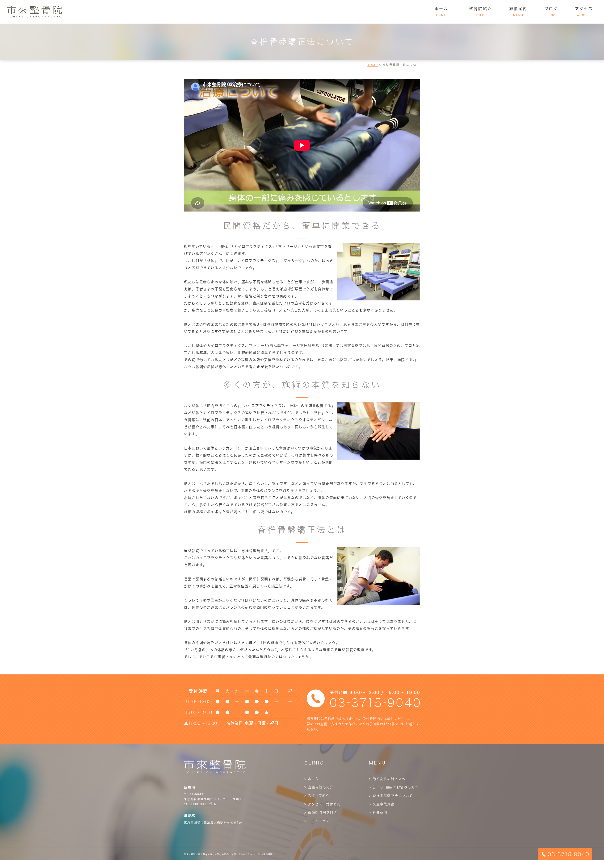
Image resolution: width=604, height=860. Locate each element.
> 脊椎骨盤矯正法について (391, 795)
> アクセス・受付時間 (322, 804)
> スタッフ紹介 (317, 795)
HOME (372, 64)
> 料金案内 (378, 812)
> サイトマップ (316, 821)
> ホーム (311, 779)
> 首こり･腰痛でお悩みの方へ (394, 787)
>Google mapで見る (200, 804)
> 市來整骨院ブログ (320, 812)
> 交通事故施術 (381, 804)
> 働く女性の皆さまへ (387, 779)
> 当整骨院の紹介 (319, 787)
